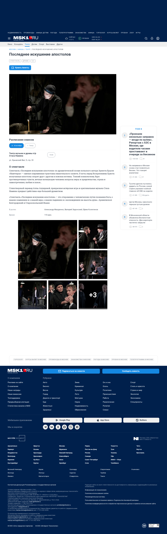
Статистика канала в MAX (19, 406)
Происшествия (109, 394)
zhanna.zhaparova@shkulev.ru (18, 517)
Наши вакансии (14, 394)
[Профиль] (158, 38)
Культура (79, 390)
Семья (105, 410)
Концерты (18, 44)
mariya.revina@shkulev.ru (24, 510)
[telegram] (45, 427)
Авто (45, 382)
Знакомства (80, 33)
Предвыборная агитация (18, 402)
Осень (105, 386)
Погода (53, 33)
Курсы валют (113, 33)
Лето (77, 394)
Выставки (50, 44)
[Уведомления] (152, 38)
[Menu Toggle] (9, 38)
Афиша (91, 33)
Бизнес (46, 386)
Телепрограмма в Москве (141, 359)
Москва (12, 49)
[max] (64, 427)
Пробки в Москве (119, 359)
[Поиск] (146, 38)
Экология (134, 394)
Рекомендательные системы (95, 497)
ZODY (132, 33)
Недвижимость (15, 33)
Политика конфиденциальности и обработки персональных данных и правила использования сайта (120, 504)
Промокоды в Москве (58, 359)
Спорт (41, 44)
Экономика (135, 398)
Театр (27, 44)
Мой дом (79, 398)
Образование (80, 410)
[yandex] (77, 427)
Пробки (124, 33)
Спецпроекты (136, 402)
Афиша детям (42, 33)
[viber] (70, 427)
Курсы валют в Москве (36, 359)
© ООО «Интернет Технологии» (46, 526)
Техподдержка (14, 398)
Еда (44, 402)
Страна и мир (136, 390)
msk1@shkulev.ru (35, 501)
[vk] (51, 427)
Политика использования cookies (96, 493)
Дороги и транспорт (51, 398)
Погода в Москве (101, 359)
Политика (107, 390)
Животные (47, 406)
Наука (77, 402)
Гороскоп (100, 33)
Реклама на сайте (15, 382)
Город (45, 394)
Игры (138, 33)
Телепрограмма (66, 33)
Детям (34, 44)
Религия (106, 406)
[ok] (58, 427)
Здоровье (47, 410)
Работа (106, 398)
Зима (77, 382)
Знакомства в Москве (81, 359)
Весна (45, 390)
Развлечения (108, 402)
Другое (60, 44)
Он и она (106, 382)
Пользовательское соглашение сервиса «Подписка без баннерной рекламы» (112, 500)
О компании (13, 386)
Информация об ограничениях (95, 490)
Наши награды (14, 390)
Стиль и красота (137, 386)
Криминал (79, 386)
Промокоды (29, 33)
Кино (10, 44)
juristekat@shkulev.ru (64, 505)
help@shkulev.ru (23, 507)
